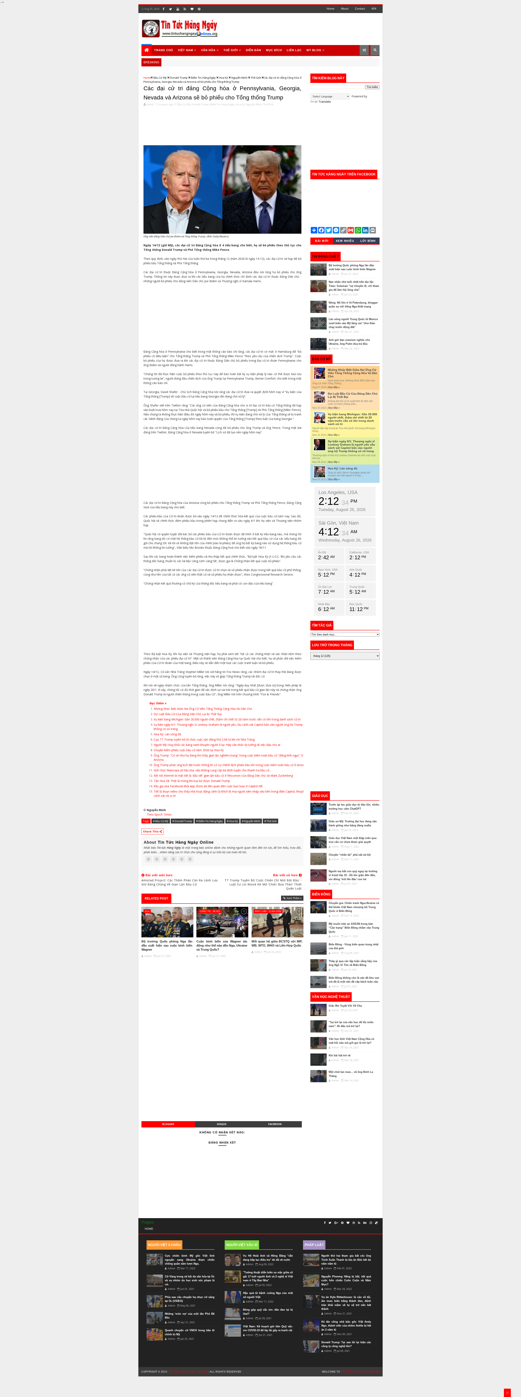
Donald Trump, (201, 104)
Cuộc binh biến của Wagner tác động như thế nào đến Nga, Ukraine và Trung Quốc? (221, 945)
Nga (147, 911)
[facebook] (163, 9)
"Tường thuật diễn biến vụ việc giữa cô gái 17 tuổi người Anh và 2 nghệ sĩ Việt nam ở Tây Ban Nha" (268, 1276)
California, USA (359, 552)
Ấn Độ (322, 552)
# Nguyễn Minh (251, 821)
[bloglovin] (192, 9)
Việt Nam (185, 50)
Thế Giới (230, 50)
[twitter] (170, 9)
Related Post (156, 898)
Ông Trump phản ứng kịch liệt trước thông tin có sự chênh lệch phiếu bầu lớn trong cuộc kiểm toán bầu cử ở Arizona (230, 765)
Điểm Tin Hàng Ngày (203, 77)
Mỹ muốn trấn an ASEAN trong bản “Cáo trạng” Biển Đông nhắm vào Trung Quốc (354, 927)
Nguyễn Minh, (254, 104)
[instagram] (371, 1223)
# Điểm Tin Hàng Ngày (209, 821)
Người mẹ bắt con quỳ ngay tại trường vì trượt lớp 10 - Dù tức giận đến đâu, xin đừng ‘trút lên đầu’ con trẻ (353, 875)
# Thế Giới (270, 821)
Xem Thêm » (294, 898)
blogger (168, 1124)
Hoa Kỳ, (240, 104)
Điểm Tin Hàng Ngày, (222, 104)
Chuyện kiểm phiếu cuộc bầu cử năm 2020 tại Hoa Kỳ (189, 750)
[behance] (365, 1223)
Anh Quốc (355, 569)
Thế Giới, (268, 104)
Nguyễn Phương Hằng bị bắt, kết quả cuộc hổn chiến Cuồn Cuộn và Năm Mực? (346, 1280)
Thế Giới (256, 77)
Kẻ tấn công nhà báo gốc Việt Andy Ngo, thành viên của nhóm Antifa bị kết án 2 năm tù (346, 1325)
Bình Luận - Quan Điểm (268, 911)
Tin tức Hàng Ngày (169, 848)
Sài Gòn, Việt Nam (339, 523)
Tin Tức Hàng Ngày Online (186, 842)
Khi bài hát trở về (339, 1055)
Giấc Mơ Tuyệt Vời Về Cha (345, 1005)
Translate (325, 101)
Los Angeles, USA (338, 492)
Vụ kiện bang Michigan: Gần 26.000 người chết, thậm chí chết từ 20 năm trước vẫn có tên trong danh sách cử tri (227, 719)
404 (373, 8)
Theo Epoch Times (159, 814)
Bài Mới (322, 240)
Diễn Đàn (253, 50)
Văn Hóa (208, 50)
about (344, 8)
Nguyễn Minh (239, 77)
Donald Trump (179, 77)
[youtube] (178, 9)
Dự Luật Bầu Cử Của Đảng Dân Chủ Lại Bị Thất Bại (188, 714)
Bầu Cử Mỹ (160, 77)
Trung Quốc (357, 586)
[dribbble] (353, 1223)
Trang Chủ (163, 50)
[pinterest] (199, 9)
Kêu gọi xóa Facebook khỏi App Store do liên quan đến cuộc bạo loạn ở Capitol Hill (208, 786)
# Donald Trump (182, 821)
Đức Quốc (355, 604)
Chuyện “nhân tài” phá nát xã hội (350, 854)
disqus (221, 1124)
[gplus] (336, 1223)
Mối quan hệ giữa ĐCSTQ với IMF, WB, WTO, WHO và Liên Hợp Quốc (277, 943)
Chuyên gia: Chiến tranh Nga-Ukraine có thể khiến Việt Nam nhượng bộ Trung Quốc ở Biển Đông (354, 907)
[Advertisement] (305, 29)
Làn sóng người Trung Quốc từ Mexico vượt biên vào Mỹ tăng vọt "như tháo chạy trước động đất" (353, 323)
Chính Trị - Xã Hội (210, 911)
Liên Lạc (294, 50)
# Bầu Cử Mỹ (160, 821)
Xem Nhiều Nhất (345, 241)
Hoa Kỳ (223, 77)
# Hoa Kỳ (232, 821)
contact (360, 8)
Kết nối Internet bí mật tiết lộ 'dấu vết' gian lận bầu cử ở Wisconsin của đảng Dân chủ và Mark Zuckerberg (223, 775)
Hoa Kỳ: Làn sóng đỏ (167, 734)
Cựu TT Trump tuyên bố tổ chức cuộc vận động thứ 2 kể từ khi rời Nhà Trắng (204, 739)
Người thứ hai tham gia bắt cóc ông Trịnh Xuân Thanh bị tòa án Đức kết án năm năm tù (346, 1259)
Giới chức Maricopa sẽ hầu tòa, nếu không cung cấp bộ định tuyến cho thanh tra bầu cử (211, 770)
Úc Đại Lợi (325, 586)
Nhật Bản (324, 604)
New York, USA (328, 569)
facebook (275, 1124)
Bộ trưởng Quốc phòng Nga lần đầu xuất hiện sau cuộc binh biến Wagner (166, 945)
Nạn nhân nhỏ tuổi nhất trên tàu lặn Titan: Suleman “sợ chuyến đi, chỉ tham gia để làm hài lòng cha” (354, 285)
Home (330, 8)
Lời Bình (368, 240)
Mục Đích (274, 50)
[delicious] (376, 1223)
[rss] (185, 9)
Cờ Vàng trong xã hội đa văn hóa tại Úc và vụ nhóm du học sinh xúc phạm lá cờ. (190, 1280)
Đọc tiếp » (334, 387)
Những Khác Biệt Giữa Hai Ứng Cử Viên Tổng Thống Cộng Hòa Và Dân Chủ (203, 709)
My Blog (313, 50)
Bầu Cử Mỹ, (184, 104)
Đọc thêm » (158, 703)
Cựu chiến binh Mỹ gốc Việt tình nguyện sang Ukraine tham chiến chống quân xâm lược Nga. (190, 1259)
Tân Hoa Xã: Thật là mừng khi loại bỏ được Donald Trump (192, 781)
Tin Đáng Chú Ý (325, 256)
